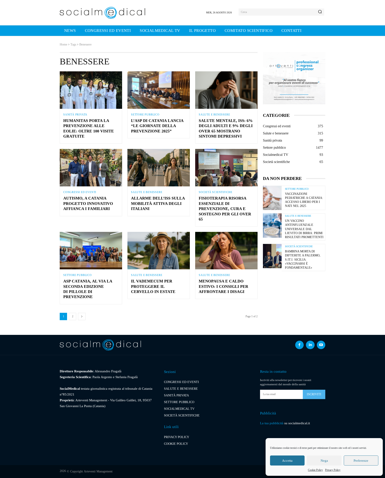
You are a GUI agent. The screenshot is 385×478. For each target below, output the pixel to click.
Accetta (287, 460)
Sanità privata (75, 114)
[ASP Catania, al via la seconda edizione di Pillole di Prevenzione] (91, 250)
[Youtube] (321, 345)
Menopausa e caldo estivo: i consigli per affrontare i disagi (223, 286)
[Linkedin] (310, 345)
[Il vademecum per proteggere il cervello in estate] (158, 250)
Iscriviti (314, 394)
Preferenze (361, 460)
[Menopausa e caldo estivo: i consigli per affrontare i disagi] (226, 250)
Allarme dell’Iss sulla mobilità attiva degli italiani (158, 203)
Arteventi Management (98, 471)
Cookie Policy (315, 470)
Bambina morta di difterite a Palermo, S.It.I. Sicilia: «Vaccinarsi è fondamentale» (302, 259)
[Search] (320, 12)
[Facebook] (299, 345)
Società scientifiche (215, 192)
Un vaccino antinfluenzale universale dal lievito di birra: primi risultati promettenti (304, 229)
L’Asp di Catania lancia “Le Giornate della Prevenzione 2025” (157, 125)
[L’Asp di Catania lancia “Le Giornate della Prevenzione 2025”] (158, 90)
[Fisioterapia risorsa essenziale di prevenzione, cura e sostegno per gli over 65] (226, 167)
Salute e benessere (214, 114)
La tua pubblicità (271, 423)
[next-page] (82, 316)
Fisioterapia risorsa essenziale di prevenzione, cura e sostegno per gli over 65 (225, 208)
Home (63, 44)
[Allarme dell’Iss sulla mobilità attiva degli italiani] (158, 167)
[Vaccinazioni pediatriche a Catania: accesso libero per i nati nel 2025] (272, 198)
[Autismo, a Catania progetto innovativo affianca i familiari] (91, 167)
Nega (324, 460)
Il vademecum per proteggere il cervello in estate (153, 286)
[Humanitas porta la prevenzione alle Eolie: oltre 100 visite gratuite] (91, 90)
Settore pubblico (145, 114)
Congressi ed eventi (79, 192)
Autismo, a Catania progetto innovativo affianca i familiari (88, 203)
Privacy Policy (332, 470)
